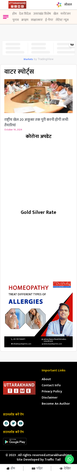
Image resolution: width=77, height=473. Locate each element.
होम (14, 14)
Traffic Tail (53, 459)
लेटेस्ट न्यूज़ (62, 20)
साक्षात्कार (37, 20)
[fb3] (38, 313)
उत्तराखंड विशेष (42, 14)
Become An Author (56, 403)
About (46, 379)
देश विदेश (25, 14)
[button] (5, 17)
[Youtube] (20, 423)
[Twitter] (13, 423)
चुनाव (15, 20)
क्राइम (24, 20)
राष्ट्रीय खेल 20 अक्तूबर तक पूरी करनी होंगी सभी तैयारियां (36, 122)
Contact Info (51, 385)
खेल (55, 14)
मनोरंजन (66, 14)
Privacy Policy (52, 391)
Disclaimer (49, 397)
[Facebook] (6, 423)
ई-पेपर (49, 20)
